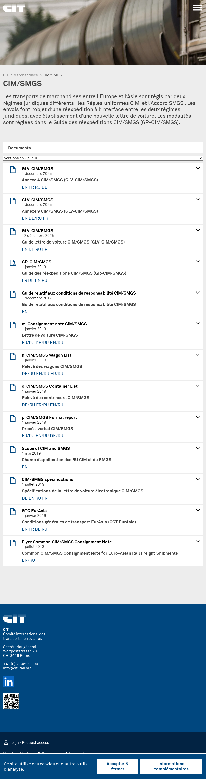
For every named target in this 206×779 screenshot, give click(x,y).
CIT (6, 75)
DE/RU (36, 218)
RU (38, 187)
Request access (35, 743)
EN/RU (56, 342)
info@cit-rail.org (17, 668)
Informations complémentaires (171, 766)
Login (14, 743)
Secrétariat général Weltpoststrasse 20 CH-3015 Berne (20, 651)
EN (25, 187)
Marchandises (25, 75)
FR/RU (29, 342)
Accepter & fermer (118, 766)
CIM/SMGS (52, 75)
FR (32, 187)
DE (44, 187)
